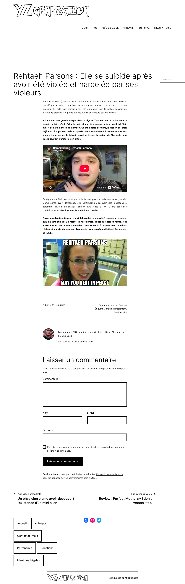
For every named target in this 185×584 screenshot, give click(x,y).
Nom (45, 412)
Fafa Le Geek (110, 27)
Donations (46, 548)
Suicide (117, 312)
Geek (85, 27)
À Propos (41, 523)
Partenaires (24, 548)
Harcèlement (119, 308)
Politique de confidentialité (123, 577)
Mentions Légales (28, 560)
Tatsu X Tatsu (162, 27)
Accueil (22, 523)
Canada (123, 305)
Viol (125, 312)
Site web (48, 430)
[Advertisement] (92, 51)
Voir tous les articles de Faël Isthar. (76, 341)
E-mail (90, 412)
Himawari (128, 27)
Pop (95, 27)
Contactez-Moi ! (27, 535)
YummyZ (144, 27)
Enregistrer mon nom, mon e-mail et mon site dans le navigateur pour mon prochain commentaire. (85, 449)
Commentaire (51, 378)
